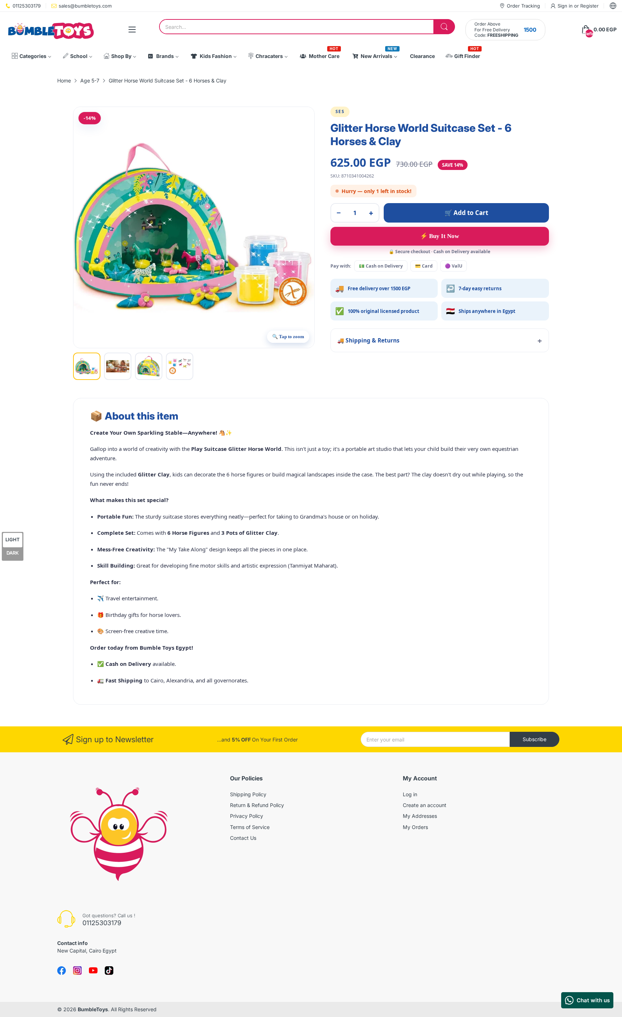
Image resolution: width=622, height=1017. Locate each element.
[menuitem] (31, 56)
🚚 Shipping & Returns (368, 340)
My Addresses (420, 816)
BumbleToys (93, 1009)
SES (340, 111)
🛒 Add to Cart (466, 213)
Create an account (424, 805)
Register (589, 6)
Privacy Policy (246, 816)
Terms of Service (250, 827)
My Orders (415, 827)
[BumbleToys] (50, 29)
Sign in (566, 6)
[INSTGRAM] (77, 970)
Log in (410, 794)
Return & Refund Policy (257, 805)
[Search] (444, 26)
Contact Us (243, 838)
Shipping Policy (248, 794)
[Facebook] (61, 970)
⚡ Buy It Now (439, 236)
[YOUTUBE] (93, 970)
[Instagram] (109, 970)
